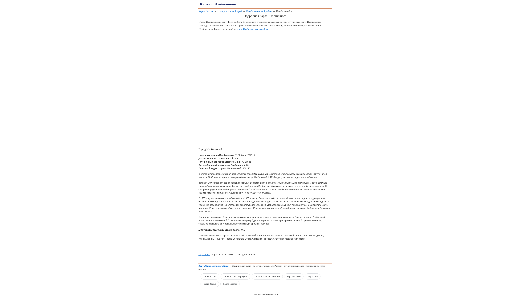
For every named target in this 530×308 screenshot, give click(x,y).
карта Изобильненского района (252, 29)
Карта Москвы (294, 276)
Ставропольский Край (230, 11)
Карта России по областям (267, 276)
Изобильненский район (259, 11)
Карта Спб (313, 276)
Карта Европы (230, 284)
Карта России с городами (235, 276)
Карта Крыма (209, 284)
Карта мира (204, 254)
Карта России (206, 11)
